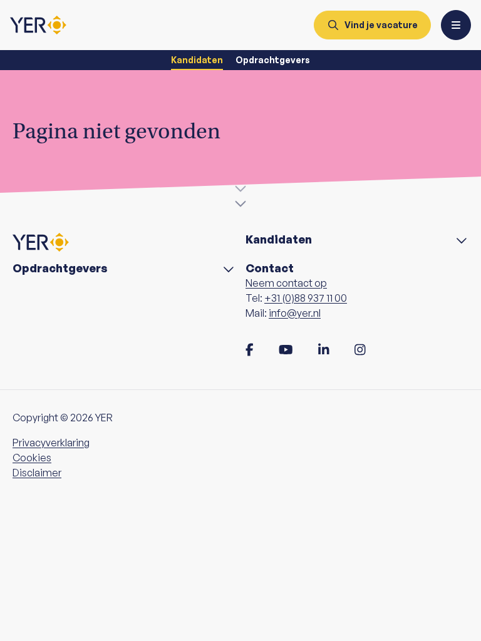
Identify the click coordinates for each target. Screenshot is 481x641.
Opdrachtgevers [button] (60, 268)
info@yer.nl (295, 313)
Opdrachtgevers (272, 59)
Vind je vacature (381, 24)
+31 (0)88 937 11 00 (305, 298)
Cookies (32, 457)
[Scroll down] (240, 195)
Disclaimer (37, 472)
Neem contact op (286, 283)
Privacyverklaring (51, 442)
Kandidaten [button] (279, 239)
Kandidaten (197, 59)
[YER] (38, 25)
